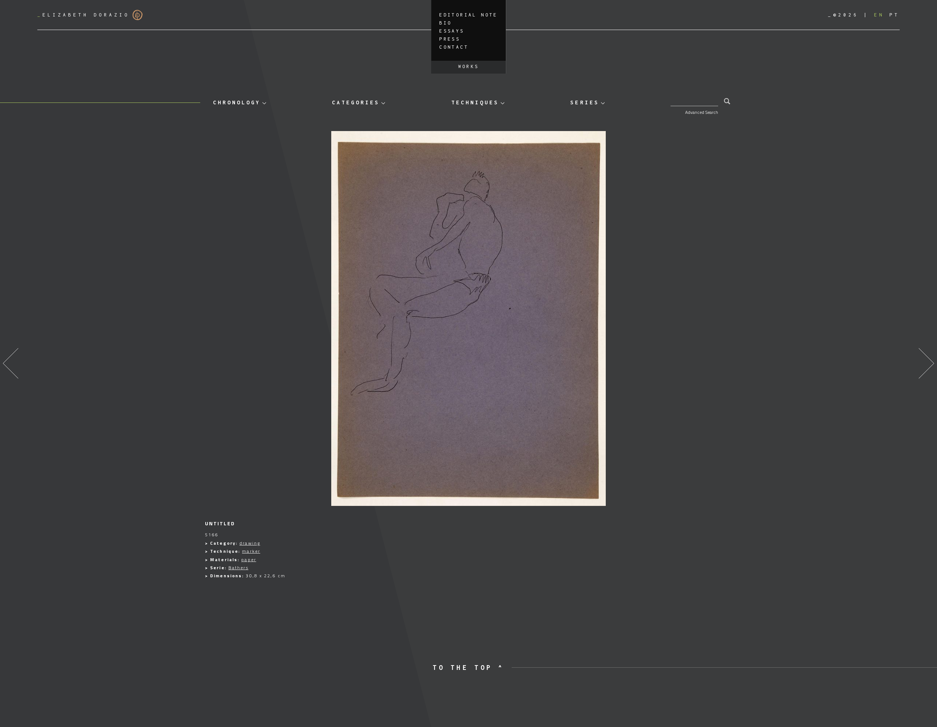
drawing (249, 543)
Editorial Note (468, 15)
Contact (453, 47)
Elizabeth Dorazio (83, 15)
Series (584, 102)
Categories (356, 102)
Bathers (238, 567)
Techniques (475, 102)
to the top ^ (468, 667)
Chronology (237, 102)
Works (468, 66)
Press (449, 39)
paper (248, 559)
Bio (445, 23)
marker (251, 551)
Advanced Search (701, 112)
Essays (451, 31)
